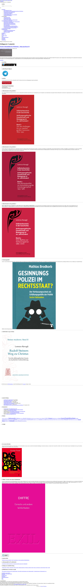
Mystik (55, 419)
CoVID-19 (46, 418)
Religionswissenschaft (75, 419)
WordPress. (45, 586)
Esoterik (63, 418)
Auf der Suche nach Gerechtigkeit (9, 403)
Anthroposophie (12, 418)
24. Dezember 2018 (8, 48)
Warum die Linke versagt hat (12, 410)
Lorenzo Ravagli (2, 48)
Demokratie (54, 418)
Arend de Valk (6, 408)
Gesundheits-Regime (23, 419)
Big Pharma (21, 418)
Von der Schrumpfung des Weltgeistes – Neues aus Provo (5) (15, 46)
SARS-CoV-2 (7, 420)
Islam (43, 419)
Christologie (37, 418)
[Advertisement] (31, 434)
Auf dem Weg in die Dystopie (8, 399)
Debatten (50, 418)
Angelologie (3, 418)
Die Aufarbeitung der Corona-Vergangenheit (17, 413)
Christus (40, 418)
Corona (43, 418)
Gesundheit (18, 419)
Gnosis (34, 419)
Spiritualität (11, 420)
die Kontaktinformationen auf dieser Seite (20, 584)
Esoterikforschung (70, 418)
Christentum (29, 418)
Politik (69, 419)
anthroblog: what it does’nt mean (7, 573)
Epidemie (59, 418)
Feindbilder (77, 418)
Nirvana (42, 586)
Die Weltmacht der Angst (7, 404)
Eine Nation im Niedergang (8, 400)
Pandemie (62, 419)
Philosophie (66, 419)
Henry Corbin (37, 419)
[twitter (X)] (1, 0)
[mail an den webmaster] (11, 0)
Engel (57, 418)
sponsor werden (4, 575)
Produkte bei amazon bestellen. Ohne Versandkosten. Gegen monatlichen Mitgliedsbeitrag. (15, 560)
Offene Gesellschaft (58, 419)
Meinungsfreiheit (51, 419)
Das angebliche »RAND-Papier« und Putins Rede (17, 411)
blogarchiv (3, 574)
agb (2, 578)
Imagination (40, 419)
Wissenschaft (20, 420)
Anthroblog (2, 1)
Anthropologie (6, 418)
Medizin (48, 419)
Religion (71, 419)
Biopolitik (24, 418)
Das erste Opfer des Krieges (15, 412)
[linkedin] (8, 0)
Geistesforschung (4, 419)
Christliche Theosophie (33, 418)
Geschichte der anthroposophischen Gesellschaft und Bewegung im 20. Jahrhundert (14, 563)
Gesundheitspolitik (30, 419)
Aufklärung (18, 418)
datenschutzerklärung (5, 577)
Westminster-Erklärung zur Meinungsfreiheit (16, 409)
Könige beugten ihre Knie (8, 402)
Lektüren (45, 419)
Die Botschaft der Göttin (7, 401)
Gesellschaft (15, 419)
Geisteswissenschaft (10, 419)
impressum (3, 576)
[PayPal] (4, 0)
